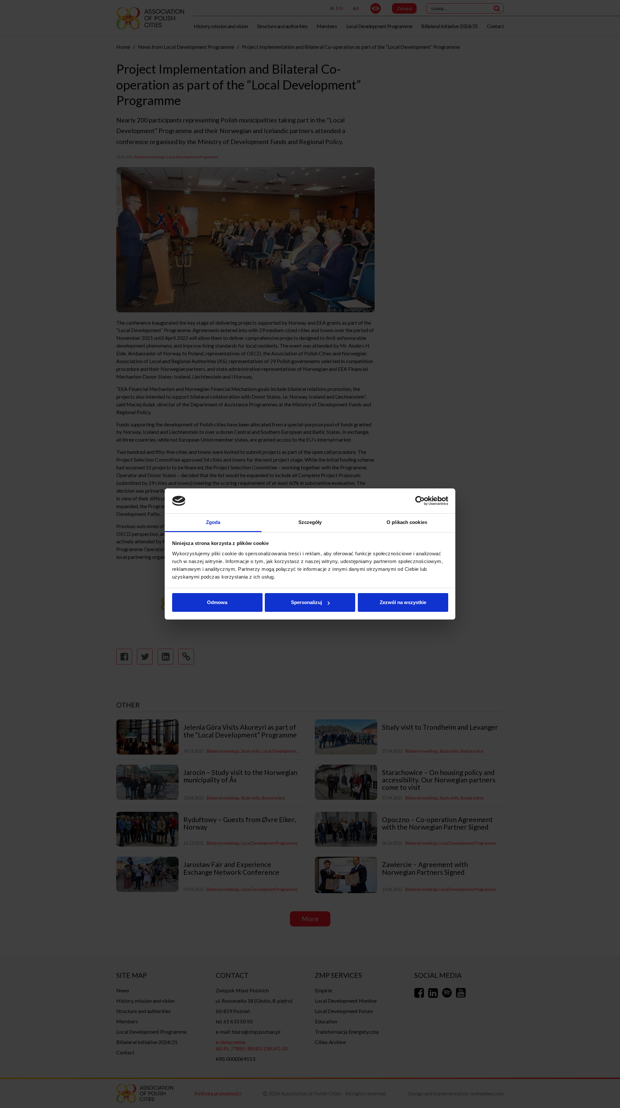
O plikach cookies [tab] (407, 522)
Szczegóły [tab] (310, 522)
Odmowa (217, 602)
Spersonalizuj (306, 602)
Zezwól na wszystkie (403, 602)
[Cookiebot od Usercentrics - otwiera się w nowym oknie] (420, 501)
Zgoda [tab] (213, 522)
